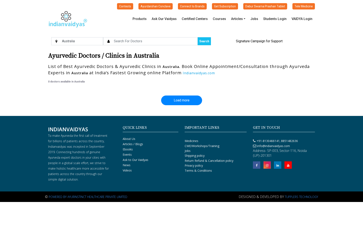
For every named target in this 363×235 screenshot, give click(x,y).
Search (204, 41)
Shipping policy (195, 156)
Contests (125, 6)
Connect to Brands (192, 6)
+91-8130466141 (268, 141)
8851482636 (289, 141)
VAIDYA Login (302, 19)
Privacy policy (194, 165)
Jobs (254, 19)
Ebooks (128, 149)
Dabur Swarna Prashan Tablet (265, 6)
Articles (237, 19)
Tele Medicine (304, 6)
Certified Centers (195, 19)
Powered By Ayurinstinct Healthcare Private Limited (88, 197)
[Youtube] (288, 165)
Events (127, 155)
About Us (129, 139)
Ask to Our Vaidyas (135, 160)
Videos (127, 170)
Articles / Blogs (133, 144)
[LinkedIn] (277, 165)
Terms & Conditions (198, 171)
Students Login (275, 19)
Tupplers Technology (301, 197)
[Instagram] (267, 165)
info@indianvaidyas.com (273, 146)
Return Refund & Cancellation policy (209, 161)
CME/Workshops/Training (202, 146)
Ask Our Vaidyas (164, 19)
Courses (219, 19)
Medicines (191, 141)
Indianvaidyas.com (199, 73)
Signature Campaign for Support (259, 41)
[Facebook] (256, 165)
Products (140, 19)
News (126, 165)
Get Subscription (225, 6)
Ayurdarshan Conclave (156, 6)
